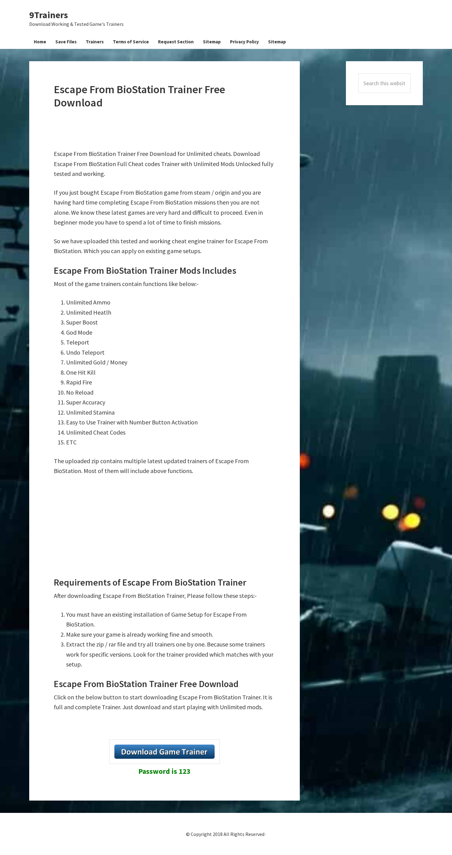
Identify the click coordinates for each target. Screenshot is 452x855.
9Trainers (48, 15)
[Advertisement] (166, 129)
